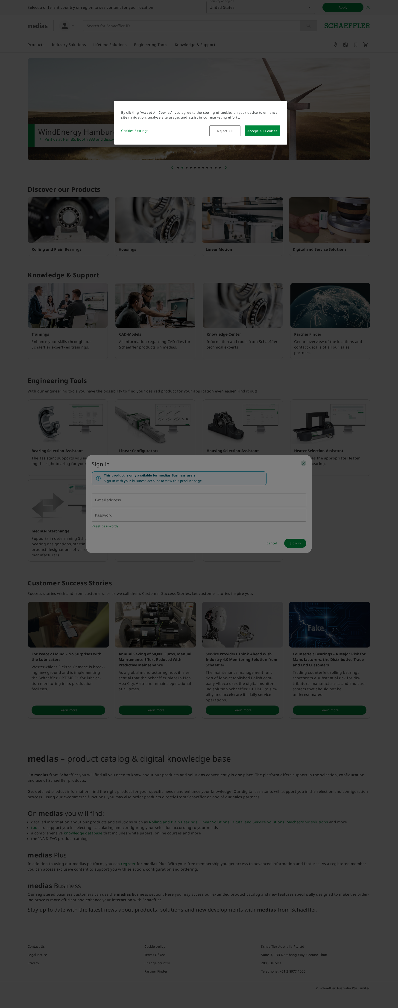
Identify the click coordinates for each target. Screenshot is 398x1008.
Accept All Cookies (262, 131)
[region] (200, 123)
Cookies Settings (135, 130)
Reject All (225, 131)
